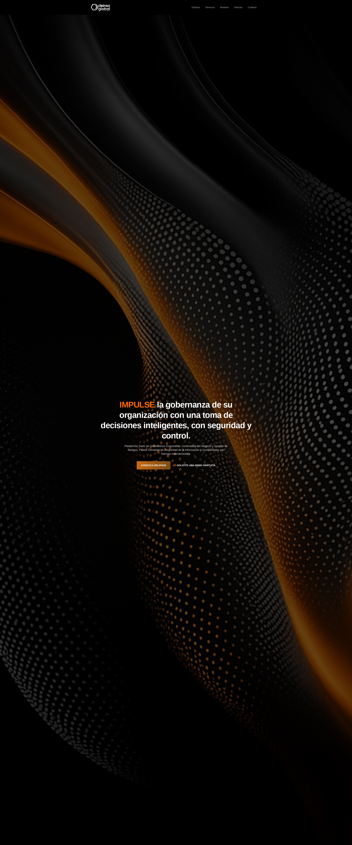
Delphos (196, 7)
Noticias (238, 7)
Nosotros (224, 7)
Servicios (210, 7)
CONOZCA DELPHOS (153, 465)
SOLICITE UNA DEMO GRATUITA (196, 465)
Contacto (252, 7)
